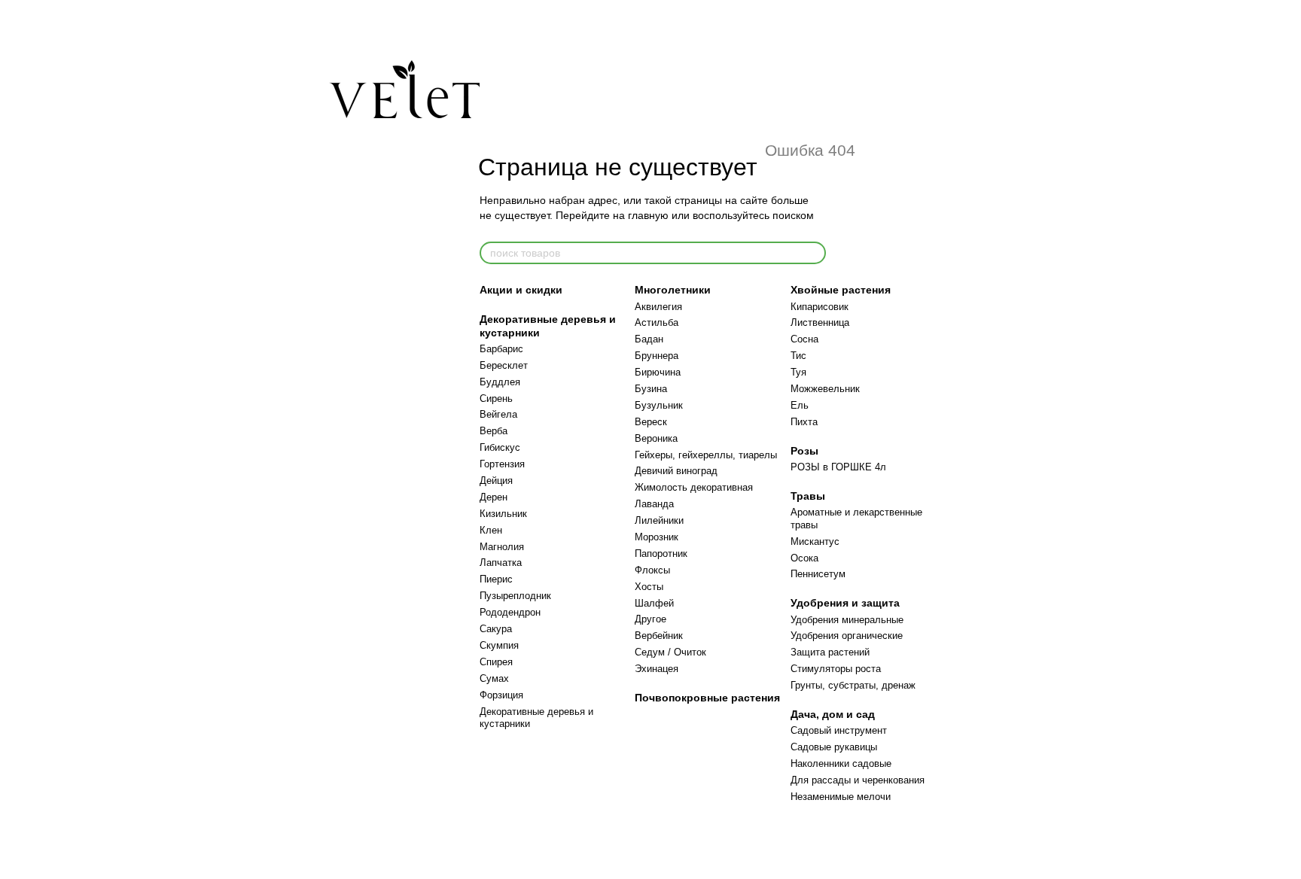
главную (648, 215)
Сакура (496, 628)
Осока (804, 558)
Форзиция (501, 695)
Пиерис (496, 579)
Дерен (493, 497)
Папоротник (661, 553)
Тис (798, 355)
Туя (798, 372)
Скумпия (499, 645)
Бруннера (656, 355)
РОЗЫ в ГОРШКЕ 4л (838, 467)
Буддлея (500, 382)
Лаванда (654, 503)
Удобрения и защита (845, 603)
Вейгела (498, 414)
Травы (808, 496)
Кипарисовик (820, 306)
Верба (493, 430)
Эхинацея (656, 668)
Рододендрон (510, 612)
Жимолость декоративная (694, 487)
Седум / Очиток (670, 652)
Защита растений (830, 652)
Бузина (651, 388)
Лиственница (820, 322)
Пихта (804, 421)
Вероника (656, 438)
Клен (491, 530)
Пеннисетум (818, 573)
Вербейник (659, 635)
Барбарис (501, 348)
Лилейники (659, 520)
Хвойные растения (841, 290)
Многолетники (673, 290)
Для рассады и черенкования (858, 780)
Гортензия (502, 464)
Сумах (494, 678)
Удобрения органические (847, 635)
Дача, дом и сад (833, 714)
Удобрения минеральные (847, 619)
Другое (650, 619)
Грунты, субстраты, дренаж (853, 685)
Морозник (656, 537)
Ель (800, 405)
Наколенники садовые (841, 763)
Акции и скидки (521, 290)
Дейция (496, 480)
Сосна (804, 339)
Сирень (496, 398)
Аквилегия (658, 306)
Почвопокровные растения (707, 698)
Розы (804, 451)
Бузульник (659, 405)
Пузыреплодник (515, 595)
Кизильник (503, 513)
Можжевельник (825, 388)
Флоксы (652, 570)
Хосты (649, 586)
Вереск (651, 421)
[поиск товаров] (814, 253)
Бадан (649, 339)
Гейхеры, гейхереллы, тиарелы (706, 455)
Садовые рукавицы (834, 747)
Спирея (496, 662)
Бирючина (658, 372)
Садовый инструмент (839, 730)
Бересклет (504, 365)
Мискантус (815, 541)
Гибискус (500, 447)
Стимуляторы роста (836, 668)
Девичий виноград (676, 470)
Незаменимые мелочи (841, 796)
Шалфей (654, 603)
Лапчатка (501, 562)
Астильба (656, 322)
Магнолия (502, 546)
